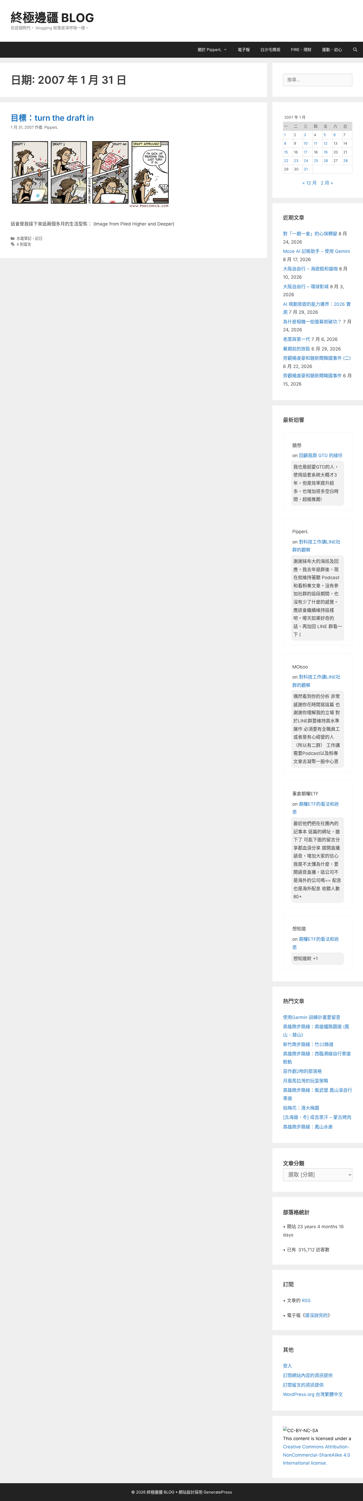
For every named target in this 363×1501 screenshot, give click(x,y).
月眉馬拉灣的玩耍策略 (305, 1081)
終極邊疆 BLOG (52, 17)
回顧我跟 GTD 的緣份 (321, 455)
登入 (287, 1366)
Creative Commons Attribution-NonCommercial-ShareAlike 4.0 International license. (316, 1455)
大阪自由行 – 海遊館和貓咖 (310, 268)
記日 (39, 238)
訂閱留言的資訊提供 (303, 1385)
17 (305, 152)
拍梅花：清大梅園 (301, 1108)
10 (306, 143)
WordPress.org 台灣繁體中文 (313, 1394)
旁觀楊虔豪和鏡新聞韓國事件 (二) (317, 358)
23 (296, 160)
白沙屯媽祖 (270, 49)
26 (326, 160)
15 (286, 152)
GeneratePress (218, 1492)
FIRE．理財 (301, 49)
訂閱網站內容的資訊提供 (308, 1375)
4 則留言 (23, 244)
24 (306, 160)
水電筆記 (23, 238)
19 (325, 152)
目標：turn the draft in (52, 118)
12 (325, 143)
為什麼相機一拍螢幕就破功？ (312, 321)
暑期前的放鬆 (296, 349)
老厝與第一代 (296, 339)
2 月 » (327, 183)
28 (345, 160)
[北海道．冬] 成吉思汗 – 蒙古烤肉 (317, 1117)
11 (315, 143)
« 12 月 (309, 183)
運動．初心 (332, 49)
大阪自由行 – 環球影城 (306, 286)
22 (286, 160)
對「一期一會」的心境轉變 (310, 233)
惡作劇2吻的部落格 (302, 1071)
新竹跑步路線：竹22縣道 (308, 1044)
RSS (306, 1300)
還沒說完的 (316, 1315)
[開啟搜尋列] (355, 50)
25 (316, 160)
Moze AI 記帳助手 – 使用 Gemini (316, 251)
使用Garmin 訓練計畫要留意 (311, 1017)
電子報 (244, 49)
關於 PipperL (209, 49)
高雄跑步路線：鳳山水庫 (308, 1127)
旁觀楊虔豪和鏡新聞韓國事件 (312, 375)
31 (306, 169)
